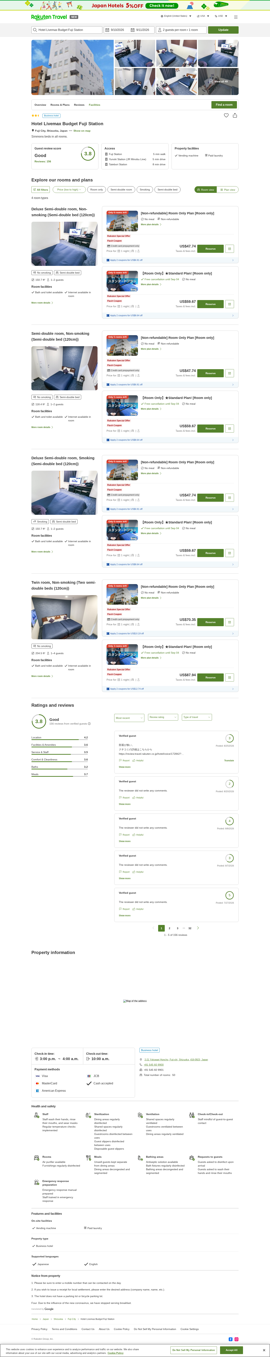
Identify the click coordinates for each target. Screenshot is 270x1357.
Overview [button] (40, 104)
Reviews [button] (79, 104)
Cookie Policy (115, 1353)
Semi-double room (121, 189)
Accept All (231, 1350)
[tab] (206, 189)
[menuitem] (176, 16)
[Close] (264, 1350)
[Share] (235, 115)
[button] (49, 16)
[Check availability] (229, 249)
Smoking (145, 189)
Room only (96, 189)
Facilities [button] (94, 104)
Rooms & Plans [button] (60, 104)
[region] (135, 1350)
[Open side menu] (236, 17)
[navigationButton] (153, 928)
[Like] (226, 115)
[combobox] (66, 30)
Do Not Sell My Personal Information (193, 1350)
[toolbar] (129, 30)
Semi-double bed (167, 189)
